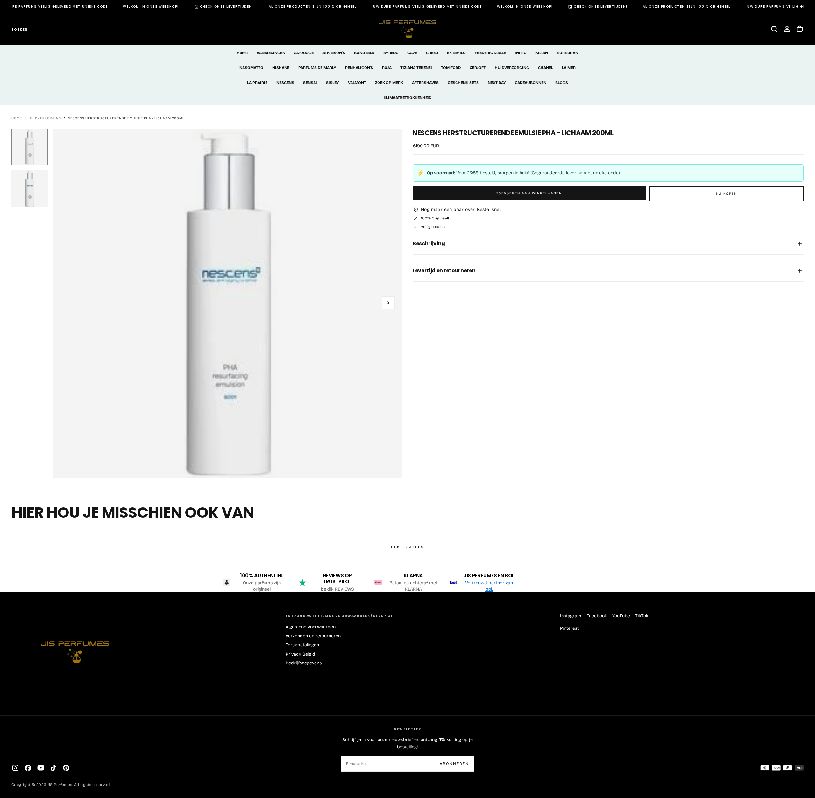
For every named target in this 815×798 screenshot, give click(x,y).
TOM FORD (451, 68)
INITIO (521, 53)
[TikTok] (53, 768)
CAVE (412, 53)
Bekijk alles (407, 547)
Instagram (570, 616)
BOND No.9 (364, 53)
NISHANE (280, 68)
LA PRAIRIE (257, 82)
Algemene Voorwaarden (311, 626)
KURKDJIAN (567, 53)
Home (242, 53)
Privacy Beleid (300, 654)
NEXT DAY (497, 82)
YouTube (621, 616)
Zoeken (19, 29)
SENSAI (310, 82)
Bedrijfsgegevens (304, 663)
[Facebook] (28, 768)
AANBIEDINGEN (271, 53)
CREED (432, 53)
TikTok (641, 616)
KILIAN (541, 53)
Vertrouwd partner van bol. (489, 586)
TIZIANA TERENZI (416, 68)
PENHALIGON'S (359, 68)
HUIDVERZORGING (512, 68)
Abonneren (454, 763)
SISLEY (332, 82)
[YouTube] (41, 768)
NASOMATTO (251, 68)
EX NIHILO (456, 53)
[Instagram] (15, 768)
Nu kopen (726, 194)
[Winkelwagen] (800, 29)
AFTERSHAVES (425, 82)
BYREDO (391, 53)
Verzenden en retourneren (313, 636)
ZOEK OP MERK (389, 82)
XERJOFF (478, 68)
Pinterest (569, 628)
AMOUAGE (304, 53)
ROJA (387, 68)
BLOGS (561, 82)
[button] (774, 29)
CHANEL (545, 68)
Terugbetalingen (302, 645)
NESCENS (285, 82)
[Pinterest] (66, 768)
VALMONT (357, 82)
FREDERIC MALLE (490, 53)
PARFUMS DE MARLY (317, 68)
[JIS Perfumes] (75, 649)
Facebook (596, 616)
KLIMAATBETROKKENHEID (407, 97)
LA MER (569, 68)
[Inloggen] (787, 29)
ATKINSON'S (333, 53)
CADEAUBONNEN (530, 82)
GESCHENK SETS (463, 82)
